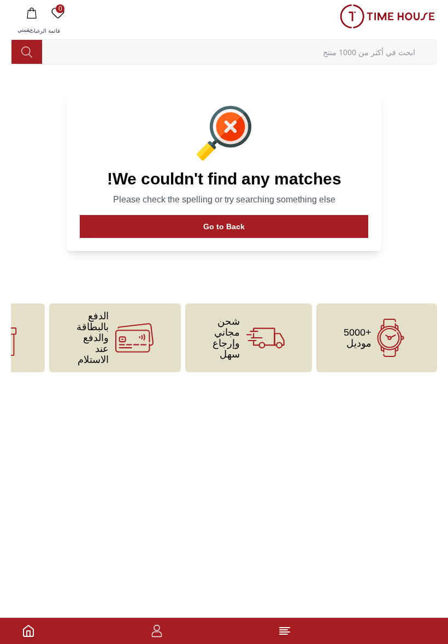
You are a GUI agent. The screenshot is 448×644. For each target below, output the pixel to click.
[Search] (26, 52)
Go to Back (224, 226)
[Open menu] (284, 630)
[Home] (28, 630)
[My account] (156, 630)
